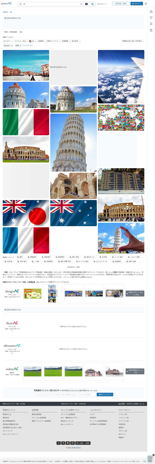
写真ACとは (7, 414)
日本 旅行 (23, 261)
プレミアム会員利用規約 (98, 421)
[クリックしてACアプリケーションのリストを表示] (146, 4)
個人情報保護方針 (9, 421)
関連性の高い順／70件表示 (132, 41)
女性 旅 (9, 261)
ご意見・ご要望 (83, 443)
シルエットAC (124, 418)
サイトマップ (7, 431)
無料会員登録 (36, 414)
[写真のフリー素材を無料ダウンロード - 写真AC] (6, 3)
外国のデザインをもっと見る (136, 293)
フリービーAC (124, 421)
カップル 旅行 (84, 261)
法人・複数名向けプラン (69, 418)
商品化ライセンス (67, 421)
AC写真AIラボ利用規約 (98, 424)
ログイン (138, 3)
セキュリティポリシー (11, 434)
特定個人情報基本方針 (11, 424)
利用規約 (93, 418)
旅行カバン (91, 257)
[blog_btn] (72, 443)
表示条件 (75, 41)
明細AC (121, 437)
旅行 (21, 257)
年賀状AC (122, 424)
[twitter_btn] (59, 443)
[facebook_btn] (63, 443)
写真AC (5, 12)
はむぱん (7, 45)
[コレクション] (151, 24)
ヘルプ (92, 414)
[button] (81, 4)
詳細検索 (65, 41)
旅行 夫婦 (132, 261)
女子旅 (104, 257)
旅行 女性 (75, 257)
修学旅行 (61, 257)
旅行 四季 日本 (66, 261)
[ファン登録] (151, 17)
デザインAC (123, 431)
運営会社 (6, 418)
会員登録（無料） (121, 3)
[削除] (12, 45)
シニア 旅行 (118, 257)
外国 (17, 45)
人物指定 (40, 41)
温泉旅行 (118, 261)
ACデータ (122, 434)
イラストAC (123, 414)
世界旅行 (50, 261)
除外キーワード (52, 41)
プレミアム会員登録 (39, 418)
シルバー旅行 (135, 257)
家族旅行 (33, 257)
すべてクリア (28, 45)
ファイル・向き (20, 41)
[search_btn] (92, 4)
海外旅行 (47, 257)
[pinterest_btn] (67, 443)
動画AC (121, 427)
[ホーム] (151, 11)
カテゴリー (7, 41)
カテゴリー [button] (101, 4)
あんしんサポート (67, 424)
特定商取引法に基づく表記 (12, 427)
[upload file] (86, 4)
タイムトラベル (101, 261)
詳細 (144, 461)
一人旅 (36, 261)
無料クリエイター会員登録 (41, 421)
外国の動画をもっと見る (136, 371)
